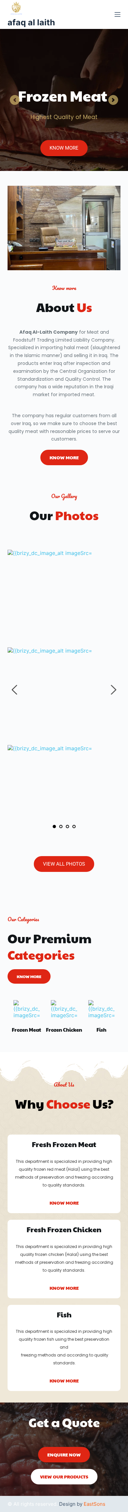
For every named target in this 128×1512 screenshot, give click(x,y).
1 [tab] (54, 826)
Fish (101, 1029)
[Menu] (117, 14)
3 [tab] (67, 826)
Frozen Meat (26, 1029)
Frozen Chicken (64, 1029)
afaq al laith (31, 22)
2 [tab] (60, 826)
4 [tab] (73, 826)
